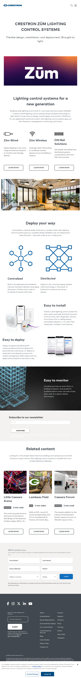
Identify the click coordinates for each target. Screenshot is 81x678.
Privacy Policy (15, 585)
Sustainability (45, 616)
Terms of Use (66, 583)
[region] (40, 669)
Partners (60, 620)
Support (60, 616)
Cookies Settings (32, 674)
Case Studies (44, 640)
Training (60, 627)
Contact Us (44, 647)
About (42, 613)
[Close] (77, 664)
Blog (41, 636)
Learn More (13, 167)
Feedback (60, 638)
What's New (44, 643)
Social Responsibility (47, 620)
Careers (60, 613)
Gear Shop (61, 634)
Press (59, 623)
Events (59, 631)
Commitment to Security (45, 631)
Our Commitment (46, 627)
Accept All (47, 674)
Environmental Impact (48, 623)
